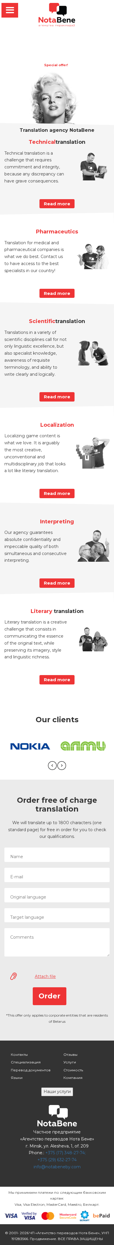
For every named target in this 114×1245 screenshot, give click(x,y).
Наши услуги (57, 1091)
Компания (72, 1077)
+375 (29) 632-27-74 (57, 1159)
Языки (17, 1077)
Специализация (26, 1062)
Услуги (69, 1062)
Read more (57, 203)
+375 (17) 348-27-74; (65, 1152)
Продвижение (43, 1239)
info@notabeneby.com (57, 1166)
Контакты (19, 1054)
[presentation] (52, 765)
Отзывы (70, 1054)
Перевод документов (31, 1070)
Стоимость (73, 1070)
